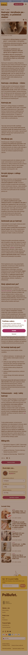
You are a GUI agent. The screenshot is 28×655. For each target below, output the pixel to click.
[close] (25, 321)
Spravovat (14, 334)
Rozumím (14, 330)
